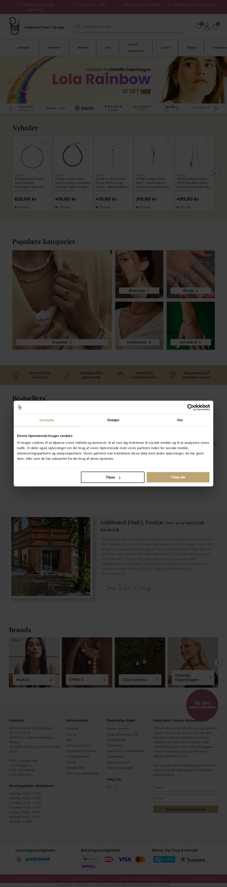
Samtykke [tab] (47, 420)
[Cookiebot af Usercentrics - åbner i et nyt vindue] (190, 407)
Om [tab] (180, 420)
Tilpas (110, 477)
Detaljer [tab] (114, 420)
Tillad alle (178, 477)
